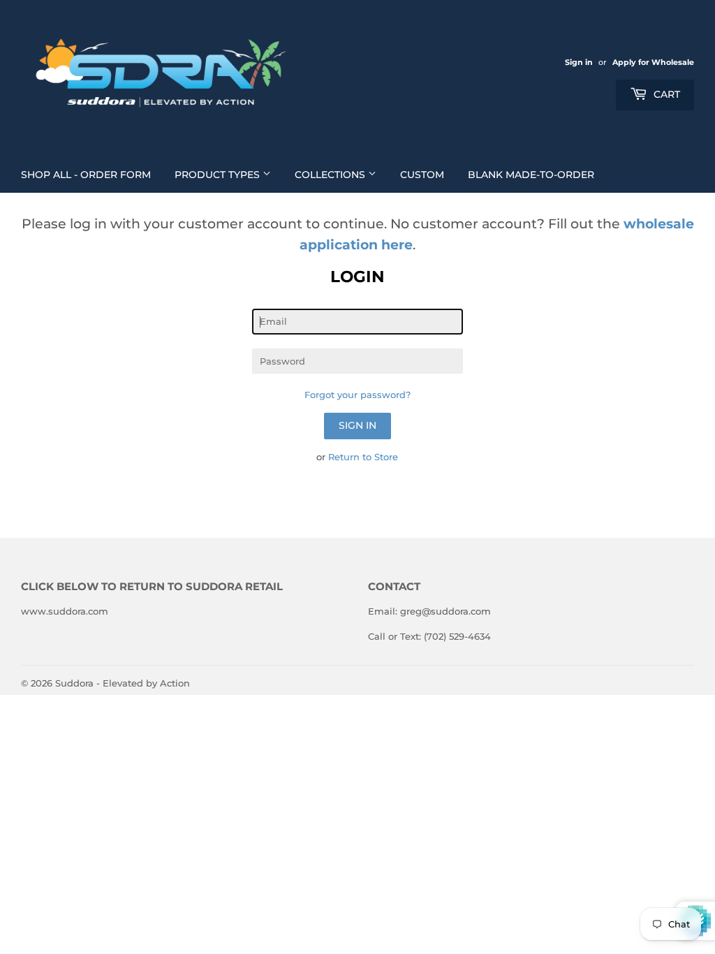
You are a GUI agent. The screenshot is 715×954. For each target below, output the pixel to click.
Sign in (579, 62)
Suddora (74, 683)
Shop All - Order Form (86, 174)
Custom (422, 174)
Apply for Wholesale (653, 62)
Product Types (219, 174)
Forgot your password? (357, 394)
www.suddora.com (64, 611)
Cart (665, 94)
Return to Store (363, 456)
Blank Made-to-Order (531, 174)
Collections (331, 174)
